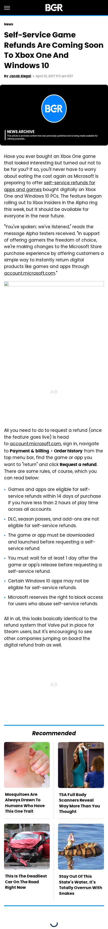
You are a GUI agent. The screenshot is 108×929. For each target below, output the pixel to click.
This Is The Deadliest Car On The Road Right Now (26, 881)
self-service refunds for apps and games (49, 186)
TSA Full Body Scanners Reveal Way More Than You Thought (79, 803)
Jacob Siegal (20, 76)
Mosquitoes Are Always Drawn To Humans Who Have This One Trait (25, 803)
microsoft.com (39, 273)
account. (13, 273)
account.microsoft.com (35, 444)
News (8, 24)
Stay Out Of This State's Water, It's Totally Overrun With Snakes (80, 885)
